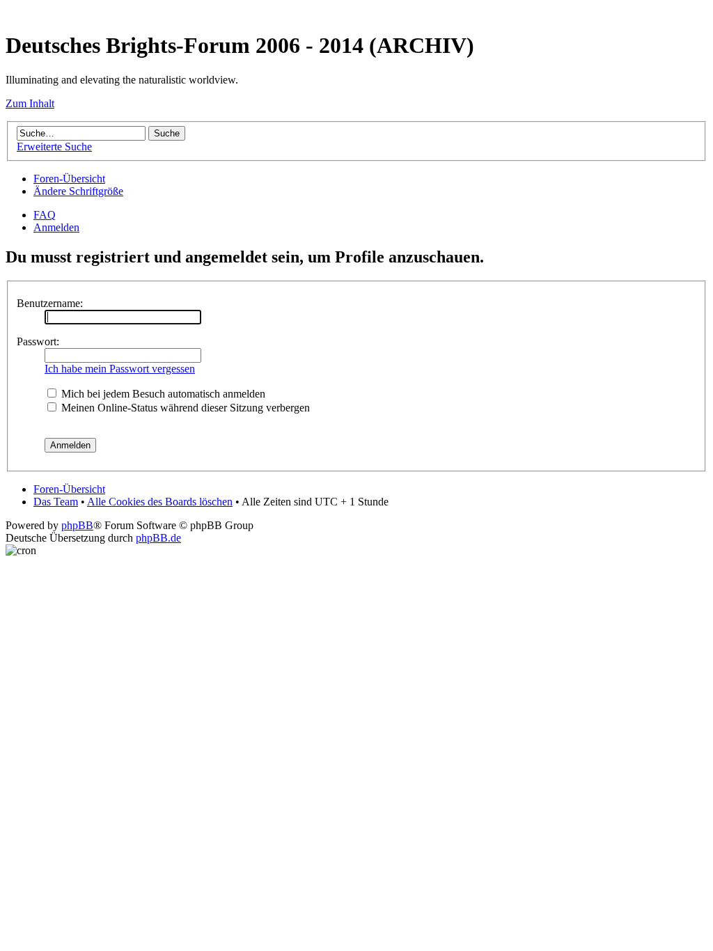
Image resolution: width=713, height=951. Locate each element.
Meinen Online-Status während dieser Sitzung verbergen (184, 408)
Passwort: (38, 341)
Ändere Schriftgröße (78, 191)
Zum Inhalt (30, 103)
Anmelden (56, 227)
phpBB (77, 525)
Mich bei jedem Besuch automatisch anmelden (161, 394)
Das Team (55, 502)
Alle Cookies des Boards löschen (160, 502)
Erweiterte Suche (54, 146)
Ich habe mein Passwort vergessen (120, 369)
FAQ (44, 215)
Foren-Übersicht (69, 178)
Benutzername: (50, 303)
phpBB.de (158, 538)
